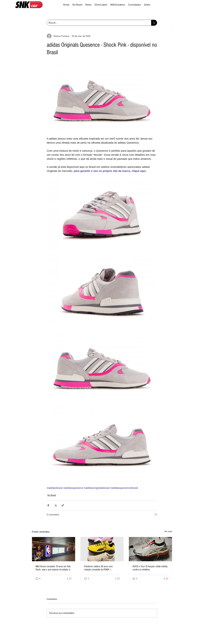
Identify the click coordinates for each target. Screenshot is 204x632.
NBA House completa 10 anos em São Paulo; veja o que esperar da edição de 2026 (53, 568)
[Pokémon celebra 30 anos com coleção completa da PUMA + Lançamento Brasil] (102, 549)
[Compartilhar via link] (62, 505)
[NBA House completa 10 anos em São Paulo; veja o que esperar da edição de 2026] (53, 549)
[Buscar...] (154, 23)
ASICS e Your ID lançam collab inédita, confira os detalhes (150, 568)
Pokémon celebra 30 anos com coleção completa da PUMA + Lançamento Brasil (98, 568)
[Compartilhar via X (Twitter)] (55, 505)
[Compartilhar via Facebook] (48, 505)
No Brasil (51, 495)
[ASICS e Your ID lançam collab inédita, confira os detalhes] (150, 549)
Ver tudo (168, 531)
